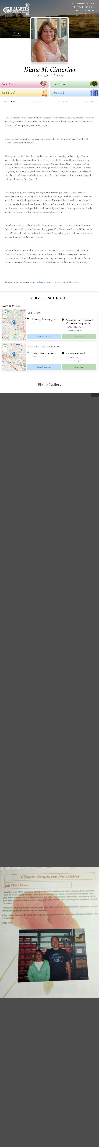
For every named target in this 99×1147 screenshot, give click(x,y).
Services (36, 101)
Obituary (9, 101)
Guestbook (89, 101)
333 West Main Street (75, 327)
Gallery (62, 101)
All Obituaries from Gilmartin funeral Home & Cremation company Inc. (83, 8)
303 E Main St (72, 357)
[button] (13, 322)
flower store (75, 281)
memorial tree (36, 281)
